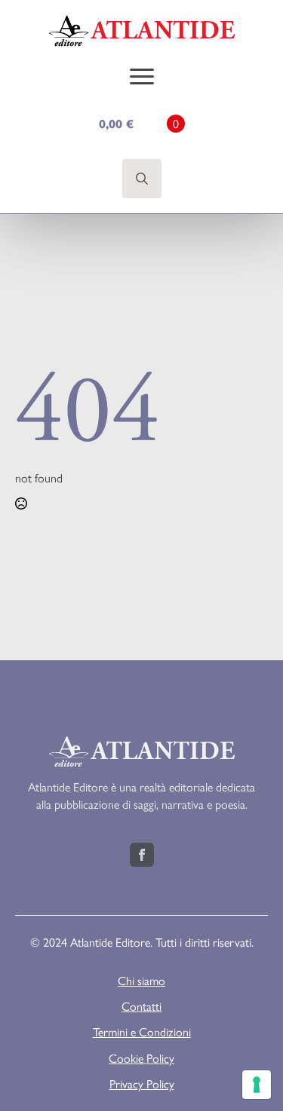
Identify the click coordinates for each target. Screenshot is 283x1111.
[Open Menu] (142, 76)
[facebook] (142, 855)
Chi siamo (141, 980)
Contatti (141, 1006)
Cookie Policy (141, 1058)
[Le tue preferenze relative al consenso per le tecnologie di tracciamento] (256, 1084)
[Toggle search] (141, 178)
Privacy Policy (141, 1084)
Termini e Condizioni (142, 1032)
